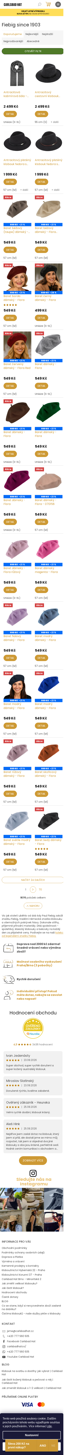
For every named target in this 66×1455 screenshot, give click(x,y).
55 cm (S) (41, 122)
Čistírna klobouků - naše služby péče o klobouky (31, 1313)
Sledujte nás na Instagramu (34, 1181)
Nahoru (34, 906)
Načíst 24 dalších (33, 880)
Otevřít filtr (33, 51)
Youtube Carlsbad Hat (20, 1356)
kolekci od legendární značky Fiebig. (33, 934)
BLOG (5, 1301)
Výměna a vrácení (13, 1261)
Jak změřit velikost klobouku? (19, 1283)
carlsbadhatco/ (16, 1346)
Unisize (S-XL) (12, 122)
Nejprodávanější (13, 41)
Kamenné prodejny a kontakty (20, 1266)
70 (40, 889)
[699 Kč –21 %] (49, 413)
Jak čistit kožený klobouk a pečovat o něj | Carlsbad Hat (27, 1381)
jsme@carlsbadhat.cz (20, 1331)
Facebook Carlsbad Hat (21, 1341)
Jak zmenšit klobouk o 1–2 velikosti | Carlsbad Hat (31, 1388)
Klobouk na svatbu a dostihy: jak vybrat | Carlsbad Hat (32, 1373)
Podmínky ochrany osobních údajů (23, 1252)
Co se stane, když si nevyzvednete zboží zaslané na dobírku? (31, 1307)
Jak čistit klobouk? (13, 1288)
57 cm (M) (10, 190)
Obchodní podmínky (14, 1248)
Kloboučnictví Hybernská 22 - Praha (23, 1270)
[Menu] (58, 4)
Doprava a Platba (12, 1257)
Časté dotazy (10, 1297)
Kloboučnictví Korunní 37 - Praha (22, 1274)
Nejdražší (47, 34)
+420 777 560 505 (18, 1336)
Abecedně (33, 41)
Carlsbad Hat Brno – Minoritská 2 (21, 1279)
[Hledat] (39, 4)
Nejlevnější (32, 34)
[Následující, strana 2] (33, 889)
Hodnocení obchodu (33, 1013)
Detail (10, 114)
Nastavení (31, 1435)
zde (49, 1426)
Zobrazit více (33, 1160)
